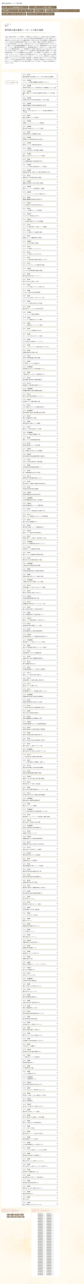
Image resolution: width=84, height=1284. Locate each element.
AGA (7, 25)
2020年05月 (49, 1253)
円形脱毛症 (17, 1214)
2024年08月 (40, 1227)
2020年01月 (40, 1256)
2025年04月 (40, 1223)
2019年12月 (49, 1256)
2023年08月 (40, 1232)
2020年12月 (49, 1248)
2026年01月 (40, 1216)
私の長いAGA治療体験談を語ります (15, 7)
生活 (12, 1216)
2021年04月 (49, 1247)
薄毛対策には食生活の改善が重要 (14, 14)
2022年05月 (40, 1239)
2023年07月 (49, 1232)
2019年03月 (49, 1262)
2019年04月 (40, 1262)
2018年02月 (40, 1270)
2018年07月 (40, 1267)
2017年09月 (49, 1273)
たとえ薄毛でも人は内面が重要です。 (43, 7)
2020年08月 (40, 1251)
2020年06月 (40, 1253)
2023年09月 (49, 1230)
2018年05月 (40, 1268)
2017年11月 (49, 1271)
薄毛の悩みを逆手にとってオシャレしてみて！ (63, 11)
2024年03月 (40, 1229)
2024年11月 (49, 1224)
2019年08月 (49, 1259)
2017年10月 (40, 1273)
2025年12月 (49, 1216)
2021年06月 (49, 1245)
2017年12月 (40, 1271)
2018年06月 (49, 1267)
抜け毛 (22, 1214)
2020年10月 (40, 1250)
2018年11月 (40, 1265)
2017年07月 (49, 1274)
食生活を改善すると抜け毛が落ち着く (40, 14)
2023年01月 (49, 1235)
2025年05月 (49, 1221)
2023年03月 (40, 1235)
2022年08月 (40, 1238)
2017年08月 (40, 1274)
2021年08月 (49, 1244)
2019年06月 (40, 1261)
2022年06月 (49, 1238)
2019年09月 (40, 1259)
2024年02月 (49, 1229)
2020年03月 (49, 1254)
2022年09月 (49, 1236)
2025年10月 (49, 1218)
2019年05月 (49, 1261)
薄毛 (23, 1216)
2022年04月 (49, 1239)
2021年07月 (40, 1245)
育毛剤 (19, 1216)
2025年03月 (49, 1223)
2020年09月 (49, 1250)
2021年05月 (40, 1247)
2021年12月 (40, 1242)
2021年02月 (40, 1248)
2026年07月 (49, 1213)
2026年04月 (40, 1215)
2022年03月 (40, 1241)
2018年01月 (49, 1270)
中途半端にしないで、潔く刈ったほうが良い (18, 11)
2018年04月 (49, 1268)
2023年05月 (49, 1233)
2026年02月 (49, 1215)
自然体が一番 (39, 11)
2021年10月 (40, 1244)
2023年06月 (40, 1233)
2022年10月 (40, 1236)
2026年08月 (40, 1213)
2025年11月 (40, 1218)
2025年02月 (40, 1224)
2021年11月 (49, 1242)
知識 (16, 1216)
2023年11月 (40, 1230)
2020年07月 (49, 1251)
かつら (12, 1214)
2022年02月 (49, 1241)
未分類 (9, 1216)
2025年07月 (40, 1221)
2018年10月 (49, 1265)
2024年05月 (49, 1227)
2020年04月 (40, 1254)
